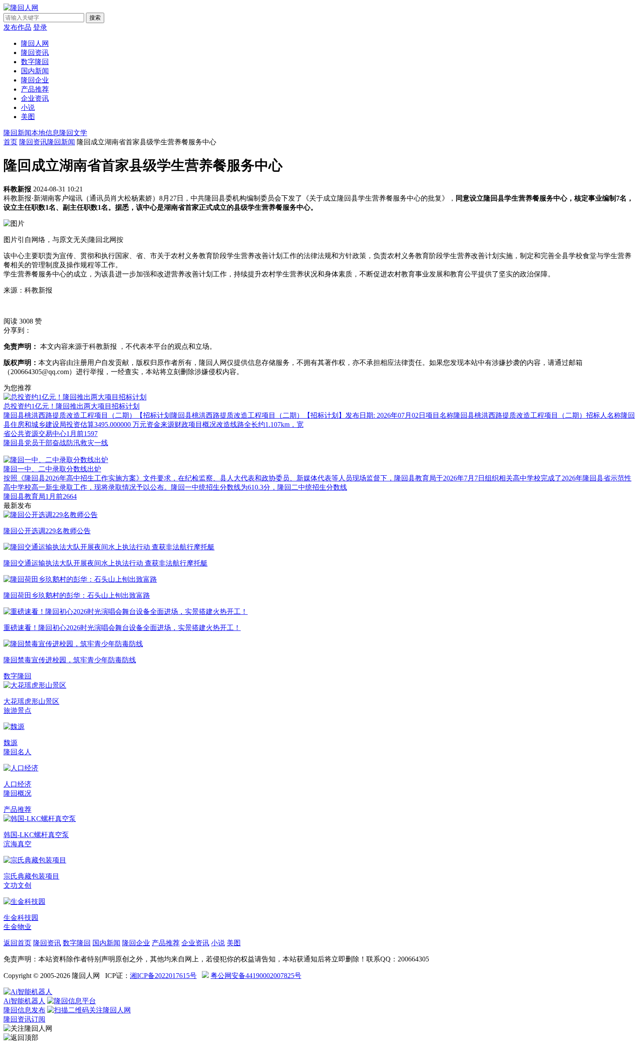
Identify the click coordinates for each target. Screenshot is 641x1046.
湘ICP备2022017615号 (163, 975)
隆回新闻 (17, 132)
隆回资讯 (35, 52)
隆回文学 (73, 132)
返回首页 (17, 943)
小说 (28, 107)
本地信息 (45, 132)
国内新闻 (35, 71)
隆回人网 (35, 43)
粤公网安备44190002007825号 (256, 975)
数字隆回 (35, 61)
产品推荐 (35, 89)
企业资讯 (35, 98)
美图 (28, 116)
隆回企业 (35, 80)
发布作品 (17, 27)
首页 (10, 142)
